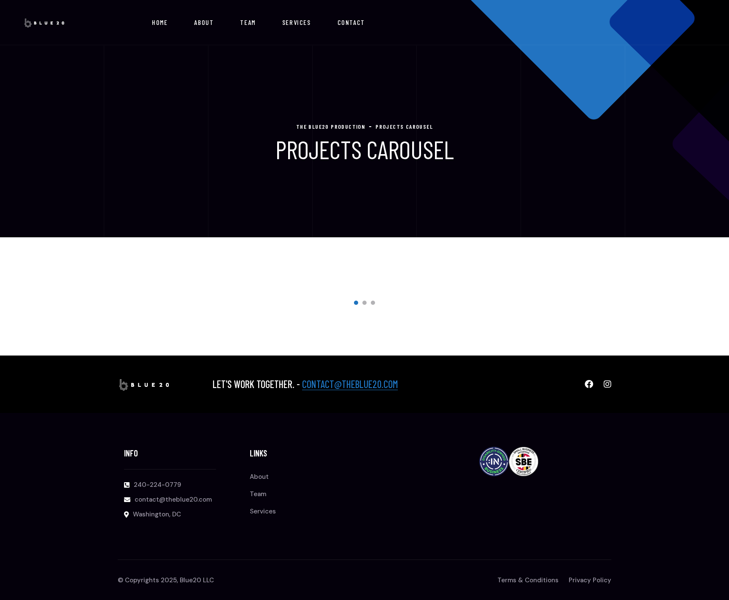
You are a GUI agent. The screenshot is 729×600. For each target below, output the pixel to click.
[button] (356, 303)
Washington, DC (157, 514)
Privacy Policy (590, 580)
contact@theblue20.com (350, 384)
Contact (351, 22)
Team (247, 22)
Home (159, 22)
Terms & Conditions (528, 580)
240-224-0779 (157, 485)
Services (296, 22)
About (203, 22)
